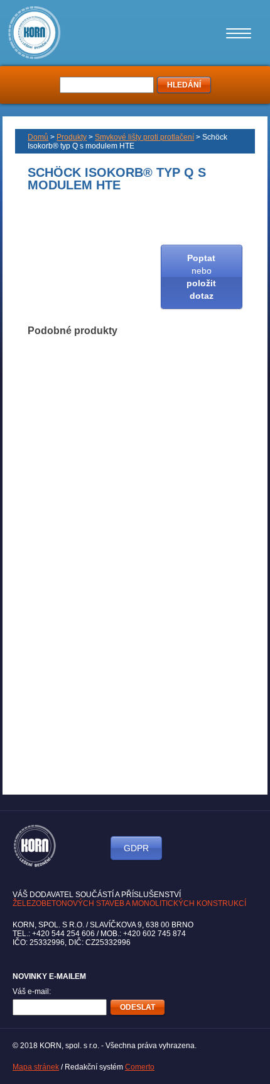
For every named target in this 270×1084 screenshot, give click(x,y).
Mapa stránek (36, 1067)
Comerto (139, 1067)
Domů (38, 137)
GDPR (136, 848)
